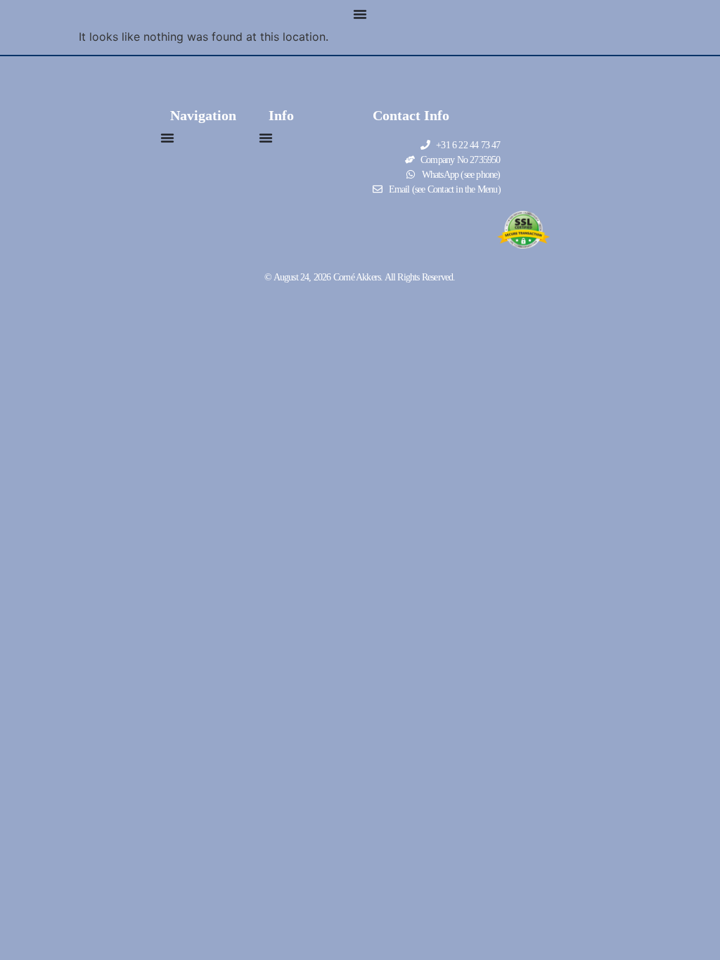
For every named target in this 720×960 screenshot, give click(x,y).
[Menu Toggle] (360, 14)
